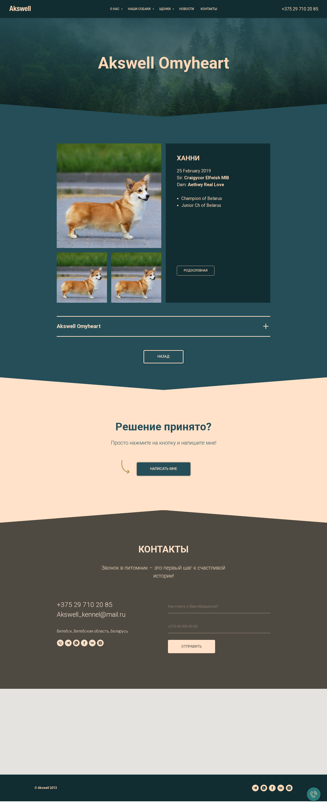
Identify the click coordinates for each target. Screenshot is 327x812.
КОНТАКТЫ (209, 9)
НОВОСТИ (186, 9)
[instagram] (289, 788)
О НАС (115, 9)
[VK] (92, 643)
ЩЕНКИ (165, 9)
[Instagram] (100, 643)
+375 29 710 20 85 (300, 9)
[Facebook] (84, 643)
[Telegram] (68, 643)
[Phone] (60, 643)
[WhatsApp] (76, 643)
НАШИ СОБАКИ (139, 9)
